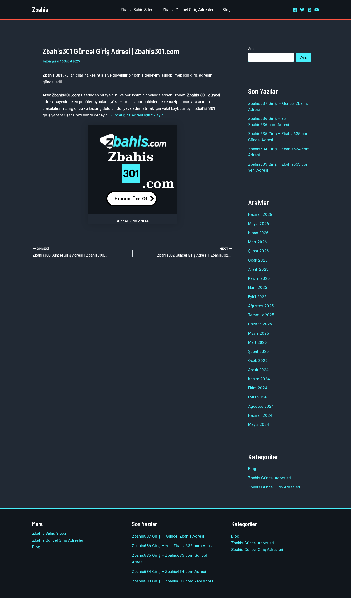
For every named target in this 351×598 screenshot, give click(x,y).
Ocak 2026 (258, 260)
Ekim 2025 (257, 287)
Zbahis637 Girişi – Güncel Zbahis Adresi (168, 536)
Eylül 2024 (257, 397)
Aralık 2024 (258, 369)
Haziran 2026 (260, 214)
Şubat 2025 (258, 351)
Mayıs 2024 (258, 424)
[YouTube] (316, 10)
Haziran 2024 (260, 415)
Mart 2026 (257, 241)
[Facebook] (295, 10)
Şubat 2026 (258, 251)
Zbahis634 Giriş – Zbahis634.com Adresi (169, 571)
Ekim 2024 (257, 388)
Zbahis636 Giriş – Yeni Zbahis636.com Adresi (173, 545)
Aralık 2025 (258, 269)
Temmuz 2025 (261, 314)
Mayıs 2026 (258, 223)
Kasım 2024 (259, 378)
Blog (227, 9)
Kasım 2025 (259, 278)
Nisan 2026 (258, 232)
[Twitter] (302, 10)
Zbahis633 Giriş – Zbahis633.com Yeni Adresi (173, 581)
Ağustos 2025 (261, 305)
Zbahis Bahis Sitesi (137, 9)
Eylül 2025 (257, 296)
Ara (251, 49)
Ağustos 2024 (261, 406)
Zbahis (40, 9)
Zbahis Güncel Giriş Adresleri (188, 9)
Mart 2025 (257, 342)
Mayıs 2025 (258, 333)
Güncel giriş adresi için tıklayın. (137, 115)
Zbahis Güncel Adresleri (269, 478)
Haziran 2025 (260, 324)
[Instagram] (309, 10)
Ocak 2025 (258, 360)
